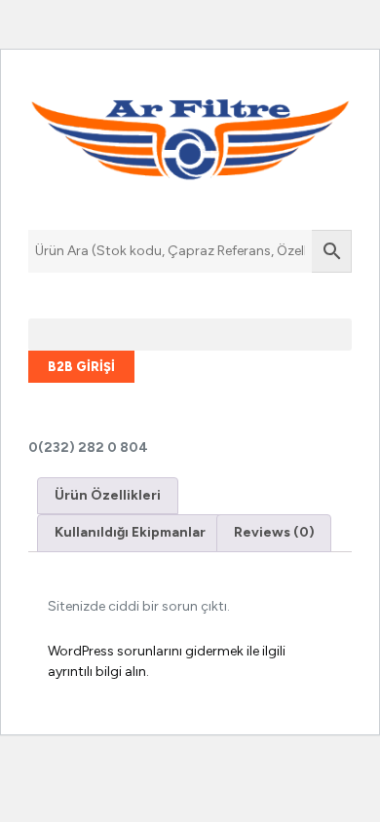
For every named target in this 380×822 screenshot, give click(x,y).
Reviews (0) (274, 532)
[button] (190, 334)
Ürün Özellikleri (108, 495)
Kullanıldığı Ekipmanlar (130, 532)
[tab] (107, 495)
